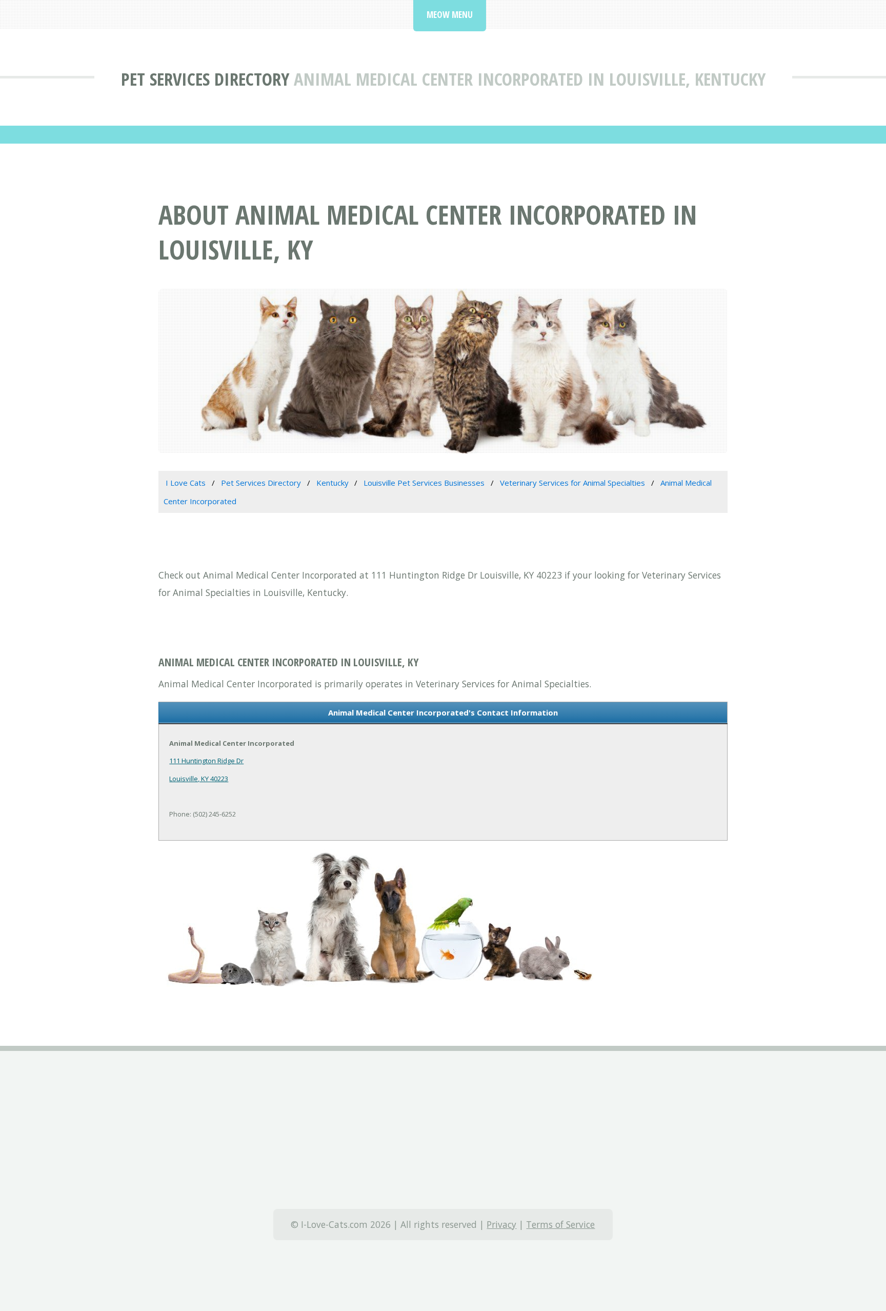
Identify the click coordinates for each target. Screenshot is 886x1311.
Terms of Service (560, 1224)
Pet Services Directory (205, 79)
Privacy (501, 1224)
